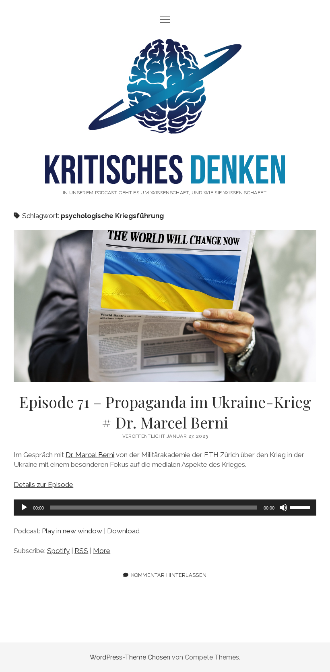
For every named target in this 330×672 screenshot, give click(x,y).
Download (123, 531)
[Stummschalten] (283, 507)
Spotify (58, 551)
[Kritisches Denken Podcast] (165, 175)
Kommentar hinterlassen (168, 575)
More (101, 551)
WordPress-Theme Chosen (130, 657)
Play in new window (72, 531)
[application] (165, 507)
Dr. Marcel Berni (90, 455)
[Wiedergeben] (24, 507)
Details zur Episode (43, 485)
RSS (81, 551)
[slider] (301, 506)
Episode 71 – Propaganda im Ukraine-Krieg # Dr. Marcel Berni (165, 306)
